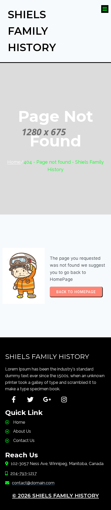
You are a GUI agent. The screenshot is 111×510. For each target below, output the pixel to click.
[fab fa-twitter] (30, 399)
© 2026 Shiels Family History (55, 496)
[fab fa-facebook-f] (13, 399)
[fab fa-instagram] (63, 399)
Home (14, 162)
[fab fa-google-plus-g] (47, 399)
